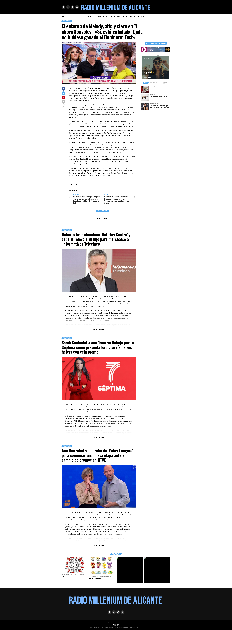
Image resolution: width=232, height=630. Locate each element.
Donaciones (133, 16)
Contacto (141, 16)
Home (89, 16)
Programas (117, 16)
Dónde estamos (107, 16)
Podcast (125, 16)
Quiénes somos (97, 16)
